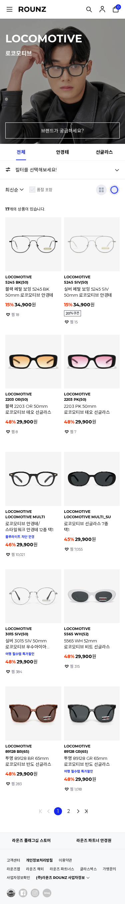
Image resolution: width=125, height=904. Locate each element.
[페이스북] (23, 893)
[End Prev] (41, 811)
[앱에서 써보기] (114, 190)
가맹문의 (109, 869)
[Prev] (49, 811)
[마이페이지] (102, 9)
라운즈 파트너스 (62, 869)
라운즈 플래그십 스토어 (31, 840)
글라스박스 (88, 869)
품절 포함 (44, 189)
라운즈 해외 (35, 869)
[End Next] (86, 811)
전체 (21, 152)
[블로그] (47, 893)
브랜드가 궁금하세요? (62, 131)
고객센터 (13, 860)
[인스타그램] (35, 893)
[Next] (78, 811)
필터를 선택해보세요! (36, 170)
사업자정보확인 (18, 877)
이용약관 (65, 860)
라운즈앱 (13, 869)
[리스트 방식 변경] (101, 190)
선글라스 (104, 152)
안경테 (62, 152)
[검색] (89, 9)
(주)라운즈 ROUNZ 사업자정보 (60, 877)
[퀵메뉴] (9, 9)
